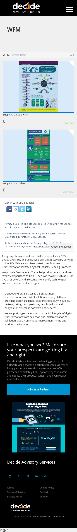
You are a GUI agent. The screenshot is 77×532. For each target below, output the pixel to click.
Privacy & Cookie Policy (46, 246)
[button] (9, 209)
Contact (44, 492)
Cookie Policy (47, 487)
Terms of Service (16, 492)
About (10, 487)
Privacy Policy (14, 496)
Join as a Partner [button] (38, 389)
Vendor (44, 496)
